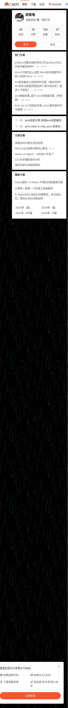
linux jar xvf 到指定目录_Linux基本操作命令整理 (38, 107)
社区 (42, 4)
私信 (52, 44)
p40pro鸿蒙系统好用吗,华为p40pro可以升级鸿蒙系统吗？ (38, 64)
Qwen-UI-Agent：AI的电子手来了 (34, 154)
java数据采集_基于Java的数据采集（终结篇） (38, 97)
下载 (33, 4)
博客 (24, 4)
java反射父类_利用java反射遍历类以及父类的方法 (43, 120)
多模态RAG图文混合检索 (29, 142)
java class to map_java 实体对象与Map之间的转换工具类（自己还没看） (44, 126)
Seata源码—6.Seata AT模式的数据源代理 (39, 182)
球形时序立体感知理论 (27, 164)
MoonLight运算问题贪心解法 (34, 148)
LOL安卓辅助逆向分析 (27, 159)
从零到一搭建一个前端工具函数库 (34, 188)
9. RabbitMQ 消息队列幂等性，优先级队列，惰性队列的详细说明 (38, 196)
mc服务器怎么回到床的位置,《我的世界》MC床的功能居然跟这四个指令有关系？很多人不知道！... (38, 85)
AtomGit (56, 4)
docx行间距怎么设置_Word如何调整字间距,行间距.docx (38, 74)
